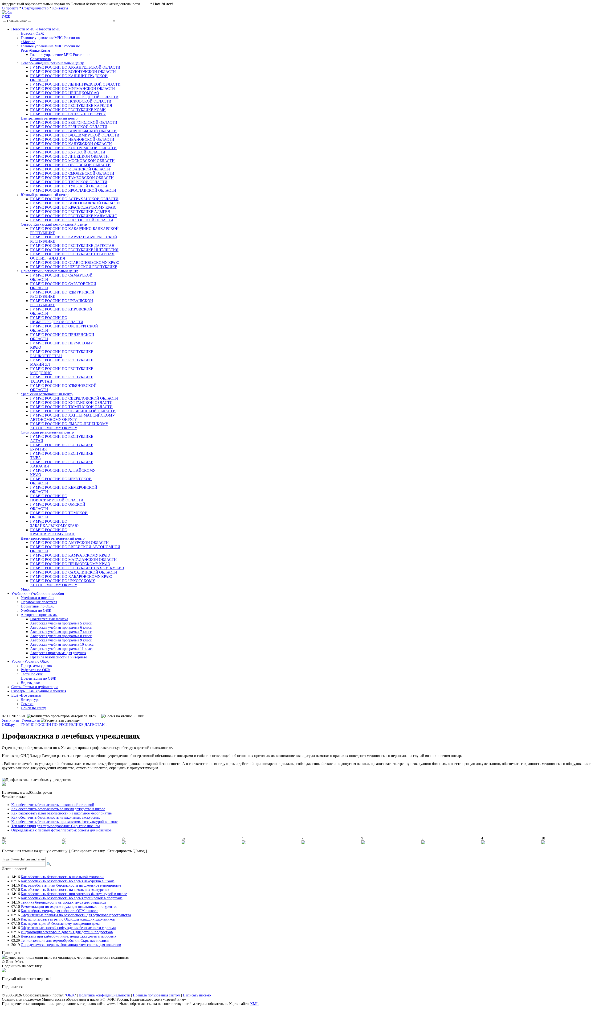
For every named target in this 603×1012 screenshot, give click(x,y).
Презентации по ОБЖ (38, 678)
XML (254, 1004)
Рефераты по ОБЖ (35, 670)
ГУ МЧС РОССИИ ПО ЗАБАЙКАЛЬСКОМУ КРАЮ (54, 523)
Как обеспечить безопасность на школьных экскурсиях (55, 817)
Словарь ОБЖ (38, 691)
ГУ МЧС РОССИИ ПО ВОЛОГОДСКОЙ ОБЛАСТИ (73, 72)
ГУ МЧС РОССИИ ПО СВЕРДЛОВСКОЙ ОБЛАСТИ (74, 398)
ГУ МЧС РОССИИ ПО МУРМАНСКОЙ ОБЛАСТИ (72, 89)
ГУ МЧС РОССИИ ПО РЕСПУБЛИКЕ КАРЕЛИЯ (71, 105)
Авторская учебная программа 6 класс (61, 627)
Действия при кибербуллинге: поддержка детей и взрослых (68, 936)
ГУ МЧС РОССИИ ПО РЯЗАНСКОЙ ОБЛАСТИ (70, 169)
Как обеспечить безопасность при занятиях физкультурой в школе (64, 822)
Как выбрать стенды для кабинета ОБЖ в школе (59, 911)
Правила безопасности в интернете (58, 657)
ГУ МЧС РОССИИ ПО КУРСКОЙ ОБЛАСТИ (67, 152)
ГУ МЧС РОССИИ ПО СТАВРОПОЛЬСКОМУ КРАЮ (74, 262)
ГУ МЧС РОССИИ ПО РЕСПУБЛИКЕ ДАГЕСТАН (72, 246)
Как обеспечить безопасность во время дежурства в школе (58, 809)
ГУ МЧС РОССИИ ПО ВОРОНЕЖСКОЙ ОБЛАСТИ (73, 131)
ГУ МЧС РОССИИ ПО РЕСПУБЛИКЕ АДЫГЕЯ (70, 212)
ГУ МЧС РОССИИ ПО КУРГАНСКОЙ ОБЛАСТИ (71, 403)
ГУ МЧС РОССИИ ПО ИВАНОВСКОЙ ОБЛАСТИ (72, 139)
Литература (30, 700)
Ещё (26, 695)
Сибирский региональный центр (47, 432)
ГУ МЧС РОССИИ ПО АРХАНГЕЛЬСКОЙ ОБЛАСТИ (75, 67)
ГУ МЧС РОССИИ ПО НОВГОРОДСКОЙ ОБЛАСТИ (74, 97)
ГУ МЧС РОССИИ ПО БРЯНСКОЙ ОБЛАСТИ (68, 127)
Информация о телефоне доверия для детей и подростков (67, 932)
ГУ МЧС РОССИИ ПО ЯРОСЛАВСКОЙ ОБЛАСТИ (73, 190)
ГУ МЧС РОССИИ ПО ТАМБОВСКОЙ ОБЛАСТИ (72, 178)
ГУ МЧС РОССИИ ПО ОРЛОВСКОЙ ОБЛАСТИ (70, 165)
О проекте (10, 8)
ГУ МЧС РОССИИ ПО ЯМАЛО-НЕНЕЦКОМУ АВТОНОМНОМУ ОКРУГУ (69, 426)
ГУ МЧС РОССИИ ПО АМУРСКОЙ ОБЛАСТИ (69, 543)
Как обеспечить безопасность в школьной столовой (52, 805)
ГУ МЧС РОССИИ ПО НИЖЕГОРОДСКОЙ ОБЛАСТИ (56, 320)
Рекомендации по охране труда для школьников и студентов (69, 907)
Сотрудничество (35, 8)
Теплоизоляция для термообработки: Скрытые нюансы (55, 826)
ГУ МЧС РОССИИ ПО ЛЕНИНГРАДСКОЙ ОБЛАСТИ (75, 84)
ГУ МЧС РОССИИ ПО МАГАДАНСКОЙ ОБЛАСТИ (73, 560)
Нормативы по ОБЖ (37, 606)
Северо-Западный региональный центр (52, 63)
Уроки (30, 661)
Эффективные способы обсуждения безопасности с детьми (68, 928)
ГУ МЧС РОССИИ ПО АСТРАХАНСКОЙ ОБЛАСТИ (74, 199)
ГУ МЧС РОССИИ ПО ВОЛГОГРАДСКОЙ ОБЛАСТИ (75, 203)
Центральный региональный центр (49, 118)
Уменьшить (30, 720)
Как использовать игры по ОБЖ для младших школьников (68, 919)
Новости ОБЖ (32, 33)
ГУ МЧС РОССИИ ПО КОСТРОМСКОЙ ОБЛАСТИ (73, 148)
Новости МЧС (35, 29)
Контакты (60, 8)
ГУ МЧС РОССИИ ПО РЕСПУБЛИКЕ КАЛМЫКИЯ (73, 216)
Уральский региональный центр (47, 394)
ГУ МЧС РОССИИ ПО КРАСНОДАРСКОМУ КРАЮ (73, 207)
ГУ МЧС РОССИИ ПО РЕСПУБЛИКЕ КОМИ (68, 110)
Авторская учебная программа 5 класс (61, 623)
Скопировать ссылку (88, 851)
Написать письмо (197, 995)
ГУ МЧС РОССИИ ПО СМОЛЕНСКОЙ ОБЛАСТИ (72, 173)
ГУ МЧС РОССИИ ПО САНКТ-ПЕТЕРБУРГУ (68, 114)
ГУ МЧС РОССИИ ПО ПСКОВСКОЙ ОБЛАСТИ (70, 101)
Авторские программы (39, 615)
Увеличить (10, 720)
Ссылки (27, 704)
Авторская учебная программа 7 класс (61, 632)
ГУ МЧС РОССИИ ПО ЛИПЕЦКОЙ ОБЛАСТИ (69, 156)
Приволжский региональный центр (49, 271)
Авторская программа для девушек (58, 653)
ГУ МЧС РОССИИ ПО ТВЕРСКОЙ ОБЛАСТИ (68, 182)
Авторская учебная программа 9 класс (61, 640)
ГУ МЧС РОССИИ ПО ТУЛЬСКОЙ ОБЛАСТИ (68, 186)
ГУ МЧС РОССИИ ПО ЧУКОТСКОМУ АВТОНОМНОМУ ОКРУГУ (62, 583)
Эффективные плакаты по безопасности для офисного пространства (76, 915)
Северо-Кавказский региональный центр (54, 224)
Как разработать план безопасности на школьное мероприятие (61, 813)
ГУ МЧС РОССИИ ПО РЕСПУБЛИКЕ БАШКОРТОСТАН (61, 354)
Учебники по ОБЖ (36, 610)
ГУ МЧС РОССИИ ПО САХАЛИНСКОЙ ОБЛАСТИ (73, 572)
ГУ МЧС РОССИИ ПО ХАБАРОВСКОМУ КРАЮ (71, 576)
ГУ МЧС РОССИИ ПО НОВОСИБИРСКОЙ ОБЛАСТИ (56, 498)
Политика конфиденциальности (104, 995)
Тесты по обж (32, 674)
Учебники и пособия (37, 598)
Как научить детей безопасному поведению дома (60, 923)
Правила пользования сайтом (156, 995)
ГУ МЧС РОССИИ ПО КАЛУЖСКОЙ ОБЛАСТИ (71, 144)
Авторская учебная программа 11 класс (61, 649)
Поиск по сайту (33, 708)
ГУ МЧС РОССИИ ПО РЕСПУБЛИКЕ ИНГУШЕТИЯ (74, 250)
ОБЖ (6, 17)
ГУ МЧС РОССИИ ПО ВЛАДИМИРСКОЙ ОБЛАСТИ (74, 135)
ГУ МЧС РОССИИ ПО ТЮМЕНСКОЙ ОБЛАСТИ (71, 407)
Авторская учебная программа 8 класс (61, 636)
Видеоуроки (30, 683)
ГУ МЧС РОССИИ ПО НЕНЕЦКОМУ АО (64, 93)
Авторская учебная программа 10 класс (62, 644)
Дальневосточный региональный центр (53, 538)
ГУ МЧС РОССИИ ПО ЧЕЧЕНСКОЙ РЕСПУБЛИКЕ (73, 267)
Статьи (34, 687)
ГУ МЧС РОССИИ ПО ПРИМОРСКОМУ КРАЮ (70, 564)
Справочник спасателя (39, 602)
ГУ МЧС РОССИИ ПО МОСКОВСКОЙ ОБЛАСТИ (72, 161)
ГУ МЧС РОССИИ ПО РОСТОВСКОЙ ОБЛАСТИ (71, 220)
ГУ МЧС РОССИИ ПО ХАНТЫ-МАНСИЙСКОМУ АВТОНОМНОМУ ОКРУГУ (72, 417)
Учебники (37, 593)
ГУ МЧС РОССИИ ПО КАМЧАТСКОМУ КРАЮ (70, 555)
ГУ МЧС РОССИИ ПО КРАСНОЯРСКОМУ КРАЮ (52, 532)
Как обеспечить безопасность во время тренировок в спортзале (71, 898)
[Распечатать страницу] (60, 720)
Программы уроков (36, 666)
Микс (25, 589)
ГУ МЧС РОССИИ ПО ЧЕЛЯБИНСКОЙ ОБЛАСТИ (73, 411)
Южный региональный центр (45, 195)
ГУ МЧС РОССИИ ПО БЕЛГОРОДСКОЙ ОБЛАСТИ (73, 122)
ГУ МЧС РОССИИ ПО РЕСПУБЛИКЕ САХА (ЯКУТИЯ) (77, 568)
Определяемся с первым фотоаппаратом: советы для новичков (61, 830)
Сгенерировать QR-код (126, 851)
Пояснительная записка (49, 619)
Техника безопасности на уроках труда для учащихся (63, 902)
